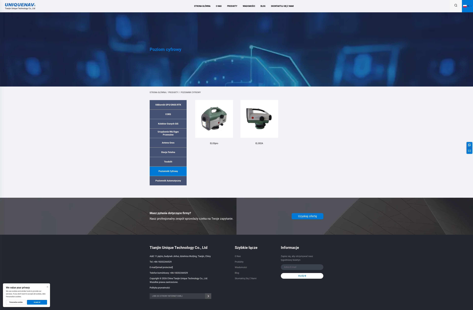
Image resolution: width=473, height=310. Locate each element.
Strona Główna (202, 6)
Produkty (232, 6)
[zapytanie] (469, 151)
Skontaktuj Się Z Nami (282, 6)
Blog (263, 6)
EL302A (259, 143)
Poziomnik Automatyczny (168, 180)
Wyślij (301, 276)
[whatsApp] (469, 145)
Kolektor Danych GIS (168, 123)
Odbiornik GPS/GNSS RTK (168, 104)
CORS (168, 114)
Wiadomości (249, 6)
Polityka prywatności (160, 287)
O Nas (219, 6)
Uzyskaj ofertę (307, 216)
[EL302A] (259, 119)
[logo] (20, 4)
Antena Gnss (168, 142)
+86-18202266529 (163, 261)
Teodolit (168, 161)
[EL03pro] (214, 119)
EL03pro (214, 143)
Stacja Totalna (168, 152)
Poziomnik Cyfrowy (191, 92)
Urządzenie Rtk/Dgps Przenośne (168, 133)
